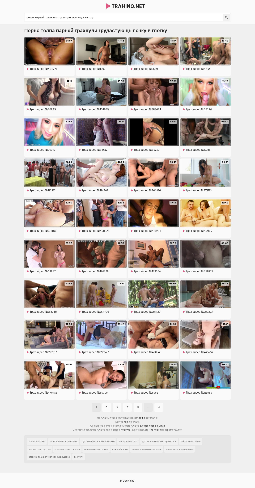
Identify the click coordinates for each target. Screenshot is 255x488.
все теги (78, 457)
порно (127, 422)
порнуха (125, 430)
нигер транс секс (128, 441)
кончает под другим (40, 449)
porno (142, 418)
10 (159, 407)
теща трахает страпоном (63, 441)
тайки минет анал (191, 441)
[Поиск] (226, 17)
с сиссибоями (120, 449)
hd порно (156, 430)
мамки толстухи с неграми (147, 449)
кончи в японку (37, 441)
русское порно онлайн (152, 426)
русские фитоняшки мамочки (98, 441)
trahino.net (127, 6)
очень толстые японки (67, 449)
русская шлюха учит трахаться (159, 441)
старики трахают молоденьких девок (49, 457)
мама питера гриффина (179, 449)
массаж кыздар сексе (96, 449)
